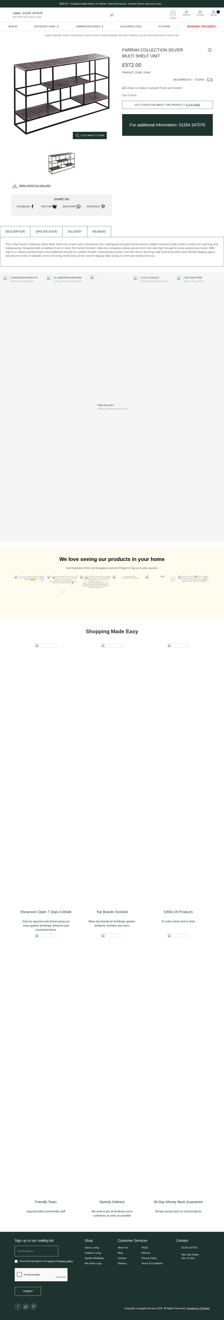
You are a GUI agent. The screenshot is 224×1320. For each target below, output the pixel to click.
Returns (145, 1252)
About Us (123, 1247)
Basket (214, 15)
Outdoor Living (44, 26)
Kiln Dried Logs (131, 26)
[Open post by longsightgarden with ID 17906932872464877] (62, 591)
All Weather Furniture (67, 278)
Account (200, 15)
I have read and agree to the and (45, 1261)
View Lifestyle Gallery (35, 185)
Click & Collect (150, 278)
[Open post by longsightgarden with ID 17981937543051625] (128, 591)
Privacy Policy (149, 1258)
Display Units (92, 35)
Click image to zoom (92, 135)
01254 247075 (32, 13)
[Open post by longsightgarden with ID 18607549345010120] (193, 591)
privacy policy (66, 1261)
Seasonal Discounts (201, 26)
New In (12, 26)
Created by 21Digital (198, 1308)
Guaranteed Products (24, 278)
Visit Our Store (193, 278)
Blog (120, 1252)
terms (51, 1261)
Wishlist (186, 15)
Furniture (76, 35)
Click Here (193, 104)
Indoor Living (61, 35)
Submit (28, 1291)
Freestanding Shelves (114, 35)
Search (173, 18)
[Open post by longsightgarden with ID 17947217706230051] (161, 591)
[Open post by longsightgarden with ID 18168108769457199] (30, 591)
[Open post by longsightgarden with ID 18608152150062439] (95, 591)
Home (48, 35)
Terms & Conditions (152, 1263)
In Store (164, 26)
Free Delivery (105, 405)
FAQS (144, 1247)
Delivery (122, 1263)
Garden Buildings (88, 26)
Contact (122, 1258)
